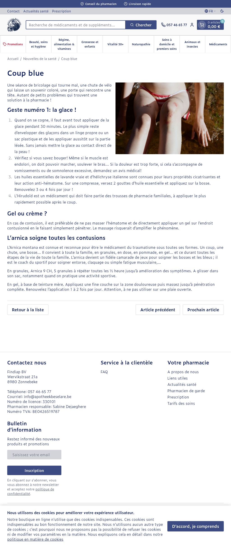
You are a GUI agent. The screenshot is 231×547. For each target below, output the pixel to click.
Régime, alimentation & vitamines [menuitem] (65, 44)
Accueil (12, 58)
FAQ (104, 371)
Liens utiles (177, 377)
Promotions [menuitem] (15, 44)
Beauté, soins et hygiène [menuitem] (40, 44)
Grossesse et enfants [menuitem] (92, 44)
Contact (13, 11)
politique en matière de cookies (35, 539)
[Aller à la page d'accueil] (14, 25)
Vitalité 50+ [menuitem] (117, 45)
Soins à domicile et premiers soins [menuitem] (168, 44)
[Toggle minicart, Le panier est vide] (202, 25)
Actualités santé (36, 11)
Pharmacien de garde (186, 390)
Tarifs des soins (181, 403)
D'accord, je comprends (195, 526)
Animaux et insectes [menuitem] (195, 44)
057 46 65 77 (39, 391)
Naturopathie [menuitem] (143, 45)
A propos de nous (183, 371)
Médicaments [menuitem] (220, 45)
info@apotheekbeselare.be (47, 396)
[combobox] (76, 24)
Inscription (34, 470)
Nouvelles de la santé (39, 58)
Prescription (61, 11)
